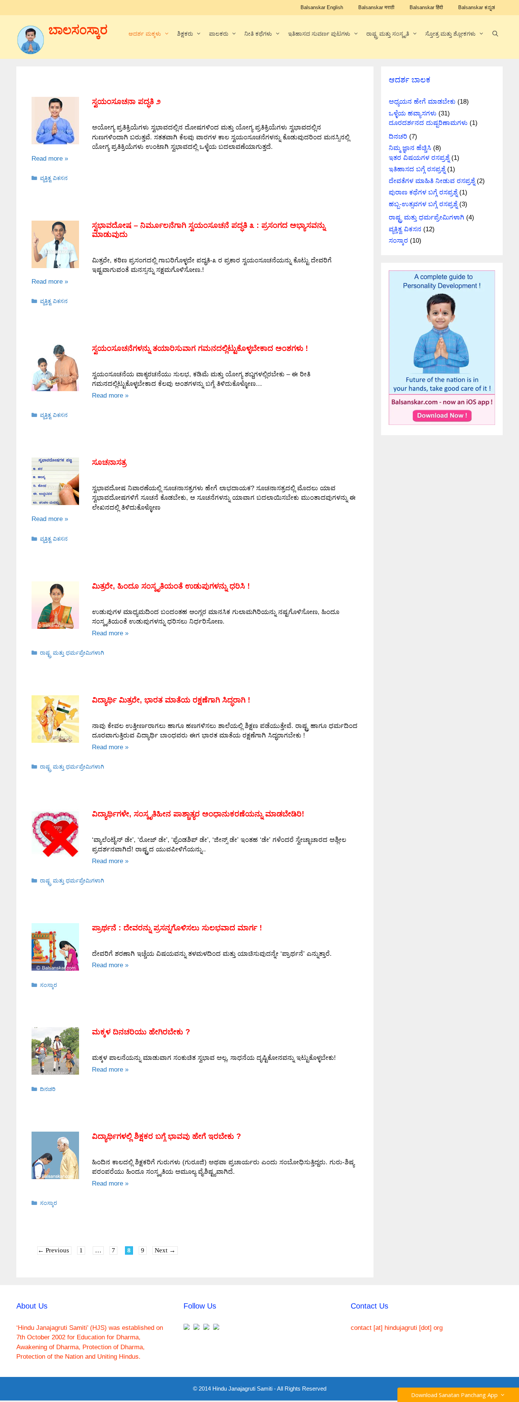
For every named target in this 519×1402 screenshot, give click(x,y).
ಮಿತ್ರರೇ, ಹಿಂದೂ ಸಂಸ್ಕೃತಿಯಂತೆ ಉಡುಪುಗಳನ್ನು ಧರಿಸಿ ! (171, 586)
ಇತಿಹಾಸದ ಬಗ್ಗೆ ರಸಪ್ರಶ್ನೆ (417, 169)
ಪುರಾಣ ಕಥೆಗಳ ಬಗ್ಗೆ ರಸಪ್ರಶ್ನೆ (423, 192)
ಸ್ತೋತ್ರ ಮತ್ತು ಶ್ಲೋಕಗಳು (450, 33)
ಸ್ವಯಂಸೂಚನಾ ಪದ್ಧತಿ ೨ (126, 101)
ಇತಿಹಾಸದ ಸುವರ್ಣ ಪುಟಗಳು (319, 33)
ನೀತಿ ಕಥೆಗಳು (258, 33)
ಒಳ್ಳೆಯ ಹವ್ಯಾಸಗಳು (413, 113)
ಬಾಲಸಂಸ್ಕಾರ (78, 30)
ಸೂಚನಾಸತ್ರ (109, 462)
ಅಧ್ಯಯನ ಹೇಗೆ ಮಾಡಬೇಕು (422, 101)
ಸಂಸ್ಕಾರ (48, 985)
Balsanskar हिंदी (426, 7)
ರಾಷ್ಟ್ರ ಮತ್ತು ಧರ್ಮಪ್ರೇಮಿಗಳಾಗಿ (72, 653)
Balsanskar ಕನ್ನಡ (476, 7)
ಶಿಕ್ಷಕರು (185, 33)
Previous (53, 1250)
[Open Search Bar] (495, 33)
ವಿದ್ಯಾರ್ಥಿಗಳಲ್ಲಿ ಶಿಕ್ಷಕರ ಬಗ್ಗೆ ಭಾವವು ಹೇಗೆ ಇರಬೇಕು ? (166, 1136)
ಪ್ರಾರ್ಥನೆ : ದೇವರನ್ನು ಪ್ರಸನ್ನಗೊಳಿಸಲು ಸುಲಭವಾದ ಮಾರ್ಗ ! (177, 928)
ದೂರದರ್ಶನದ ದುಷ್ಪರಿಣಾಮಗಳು (428, 122)
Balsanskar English (322, 7)
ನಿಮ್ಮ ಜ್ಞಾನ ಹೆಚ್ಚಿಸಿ (410, 148)
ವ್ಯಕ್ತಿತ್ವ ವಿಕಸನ (54, 178)
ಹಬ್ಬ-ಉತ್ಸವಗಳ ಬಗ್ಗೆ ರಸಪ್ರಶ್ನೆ (423, 204)
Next (165, 1250)
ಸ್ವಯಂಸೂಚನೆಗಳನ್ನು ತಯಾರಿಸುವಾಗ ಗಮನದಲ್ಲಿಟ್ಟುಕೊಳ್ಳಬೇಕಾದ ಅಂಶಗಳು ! (200, 348)
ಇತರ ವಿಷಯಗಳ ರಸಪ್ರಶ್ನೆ (419, 157)
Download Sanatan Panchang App (456, 1395)
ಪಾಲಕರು (218, 33)
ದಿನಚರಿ (47, 1089)
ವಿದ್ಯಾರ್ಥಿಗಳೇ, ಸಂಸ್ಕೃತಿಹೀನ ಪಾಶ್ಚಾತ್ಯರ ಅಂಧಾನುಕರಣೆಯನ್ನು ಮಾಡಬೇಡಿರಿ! (198, 814)
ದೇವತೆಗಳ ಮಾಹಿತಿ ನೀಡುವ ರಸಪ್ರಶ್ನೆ (432, 181)
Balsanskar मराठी (376, 7)
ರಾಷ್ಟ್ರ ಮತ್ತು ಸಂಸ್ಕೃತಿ (387, 33)
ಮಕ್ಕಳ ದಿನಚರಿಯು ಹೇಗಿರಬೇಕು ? (141, 1032)
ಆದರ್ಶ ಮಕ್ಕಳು (144, 33)
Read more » (50, 158)
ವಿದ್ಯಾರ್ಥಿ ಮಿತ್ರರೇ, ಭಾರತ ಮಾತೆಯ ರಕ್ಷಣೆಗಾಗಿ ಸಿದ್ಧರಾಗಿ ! (171, 700)
